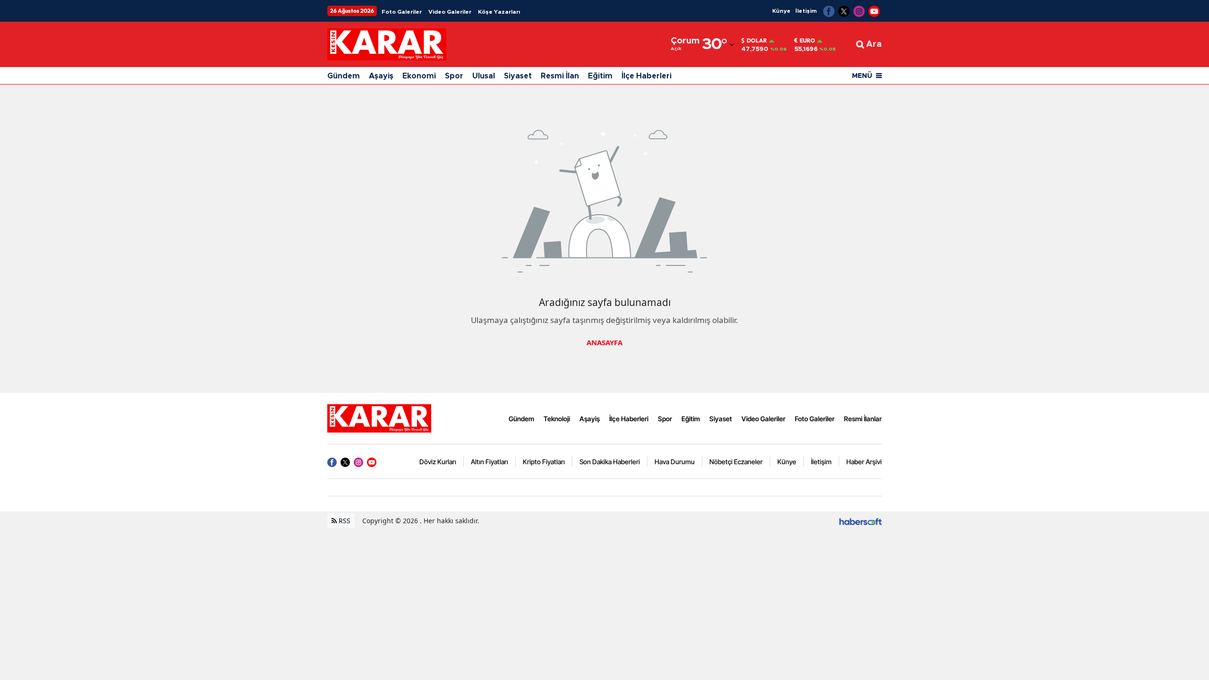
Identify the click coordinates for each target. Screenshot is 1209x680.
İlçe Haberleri (647, 76)
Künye (781, 11)
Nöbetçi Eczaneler (736, 462)
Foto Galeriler (402, 12)
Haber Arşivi (864, 462)
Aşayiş (381, 76)
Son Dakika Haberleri (609, 462)
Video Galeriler (449, 12)
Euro (807, 40)
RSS (343, 520)
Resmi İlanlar (863, 419)
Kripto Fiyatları (544, 462)
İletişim (806, 11)
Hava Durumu (675, 462)
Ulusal (483, 76)
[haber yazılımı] (860, 521)
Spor (454, 76)
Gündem (343, 76)
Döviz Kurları (437, 462)
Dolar (757, 40)
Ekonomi (419, 76)
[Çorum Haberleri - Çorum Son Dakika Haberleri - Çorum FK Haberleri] (379, 418)
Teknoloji (557, 419)
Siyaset (518, 76)
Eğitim (600, 76)
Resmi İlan (560, 76)
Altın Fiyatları (489, 462)
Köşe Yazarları (499, 12)
